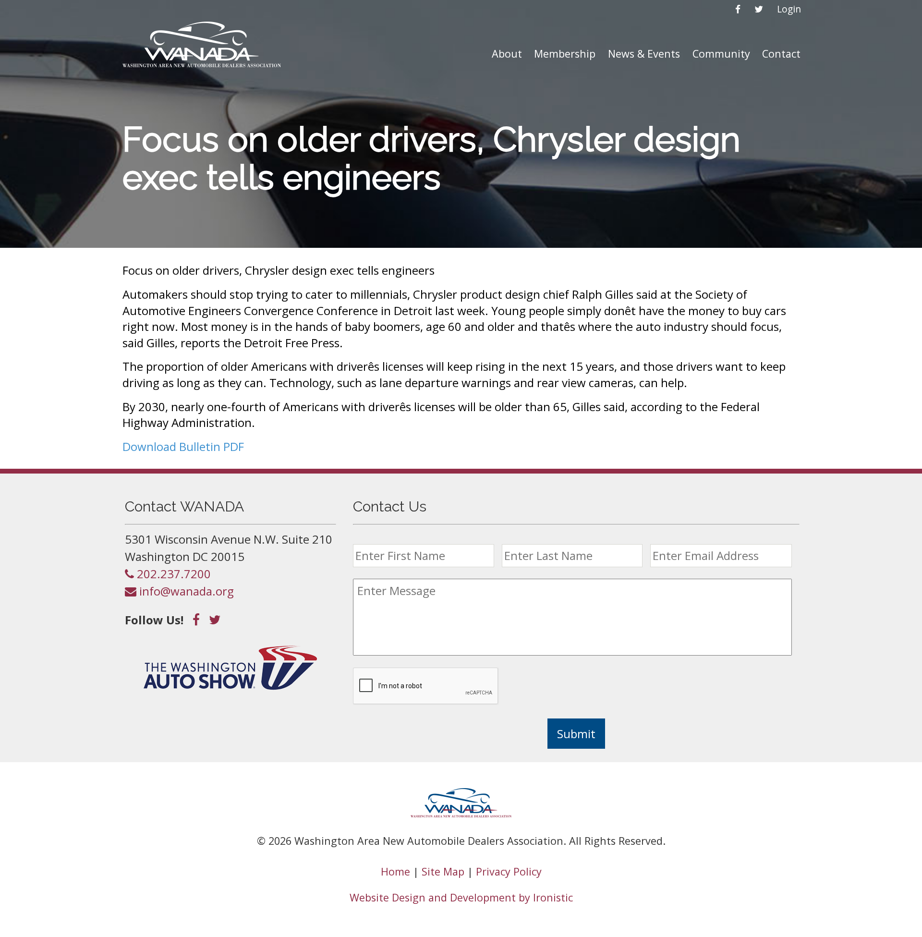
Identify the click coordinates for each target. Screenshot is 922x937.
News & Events (644, 54)
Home (395, 871)
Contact (781, 54)
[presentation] (426, 686)
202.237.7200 (172, 574)
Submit (576, 734)
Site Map (443, 871)
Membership (564, 54)
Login (789, 8)
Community (721, 54)
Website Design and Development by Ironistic (461, 897)
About (507, 54)
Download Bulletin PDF (183, 446)
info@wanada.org (185, 591)
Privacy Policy (509, 871)
